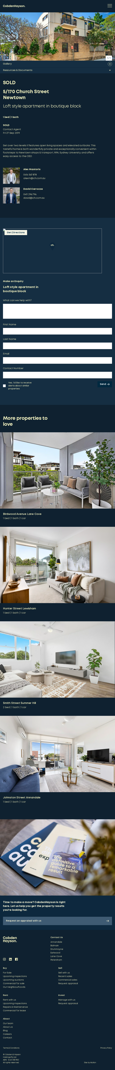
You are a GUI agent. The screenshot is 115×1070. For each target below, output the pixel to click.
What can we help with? (17, 300)
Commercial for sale (13, 983)
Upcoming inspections (15, 976)
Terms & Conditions (11, 1048)
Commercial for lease (14, 1011)
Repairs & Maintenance (15, 1007)
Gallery (7, 64)
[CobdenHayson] (14, 6)
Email (6, 354)
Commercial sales (67, 980)
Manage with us (66, 1000)
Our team (8, 1023)
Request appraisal (68, 983)
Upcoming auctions (13, 980)
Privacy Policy (106, 1048)
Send (103, 384)
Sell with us (64, 973)
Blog (5, 1031)
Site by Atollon (90, 1062)
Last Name (9, 339)
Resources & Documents (17, 70)
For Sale (7, 973)
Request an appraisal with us (23, 921)
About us (8, 1027)
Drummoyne (56, 949)
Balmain (54, 946)
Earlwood (55, 953)
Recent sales (65, 976)
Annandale (56, 942)
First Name (9, 324)
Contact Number (13, 368)
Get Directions (16, 233)
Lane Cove (56, 956)
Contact (7, 1038)
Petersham (56, 960)
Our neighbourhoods (14, 987)
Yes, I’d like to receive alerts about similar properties (20, 386)
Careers (7, 1034)
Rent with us (9, 1000)
